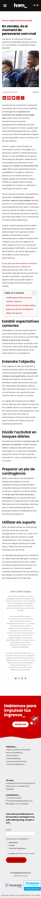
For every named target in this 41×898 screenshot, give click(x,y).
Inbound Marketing (14, 752)
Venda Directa (12, 755)
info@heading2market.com (20, 801)
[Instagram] (22, 678)
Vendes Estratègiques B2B (20, 20)
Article (5, 20)
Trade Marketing (13, 758)
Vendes (12, 845)
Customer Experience (15, 764)
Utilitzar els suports (14, 313)
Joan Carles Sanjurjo (11, 92)
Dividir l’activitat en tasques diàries (21, 305)
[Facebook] (25, 678)
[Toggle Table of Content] (33, 293)
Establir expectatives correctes (19, 298)
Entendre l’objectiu (14, 301)
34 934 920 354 (15, 798)
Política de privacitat (26, 853)
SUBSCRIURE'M (16, 859)
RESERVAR (20, 724)
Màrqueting (13, 842)
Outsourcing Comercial (16, 761)
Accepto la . (22, 853)
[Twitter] (19, 678)
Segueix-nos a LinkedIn (18, 803)
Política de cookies (33, 895)
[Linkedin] (16, 678)
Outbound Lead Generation (18, 749)
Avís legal (4, 895)
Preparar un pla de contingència (20, 309)
